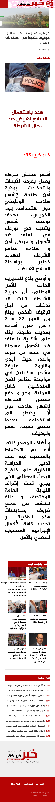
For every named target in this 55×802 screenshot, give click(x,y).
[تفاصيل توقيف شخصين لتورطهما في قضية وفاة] (38, 606)
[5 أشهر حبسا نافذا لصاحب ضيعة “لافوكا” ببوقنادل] (38, 573)
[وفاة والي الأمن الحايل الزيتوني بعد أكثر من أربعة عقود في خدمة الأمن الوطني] (38, 639)
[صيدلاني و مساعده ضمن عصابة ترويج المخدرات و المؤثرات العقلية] (17, 606)
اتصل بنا (40, 784)
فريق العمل (28, 784)
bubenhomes (43, 58)
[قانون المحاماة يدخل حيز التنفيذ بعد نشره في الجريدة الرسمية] (17, 639)
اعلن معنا (15, 784)
